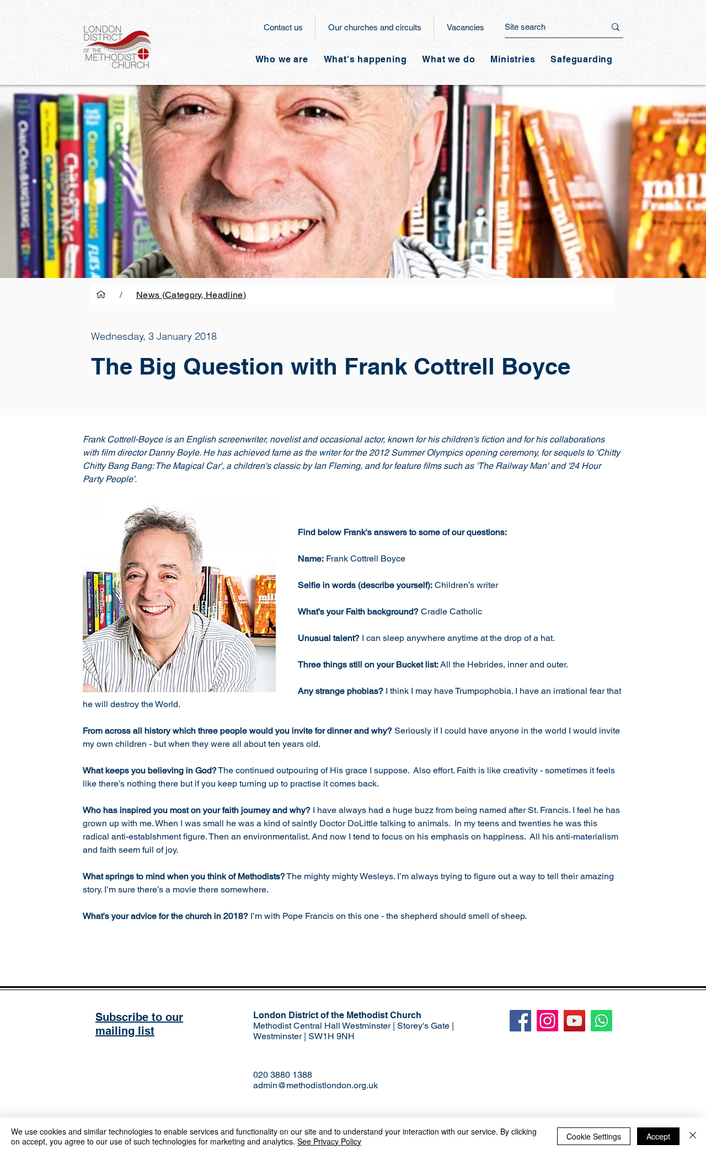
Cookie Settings (593, 1136)
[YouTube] (574, 1020)
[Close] (692, 1136)
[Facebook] (520, 1020)
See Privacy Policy (329, 1141)
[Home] (101, 294)
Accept (658, 1136)
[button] (365, 59)
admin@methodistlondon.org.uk (315, 1085)
